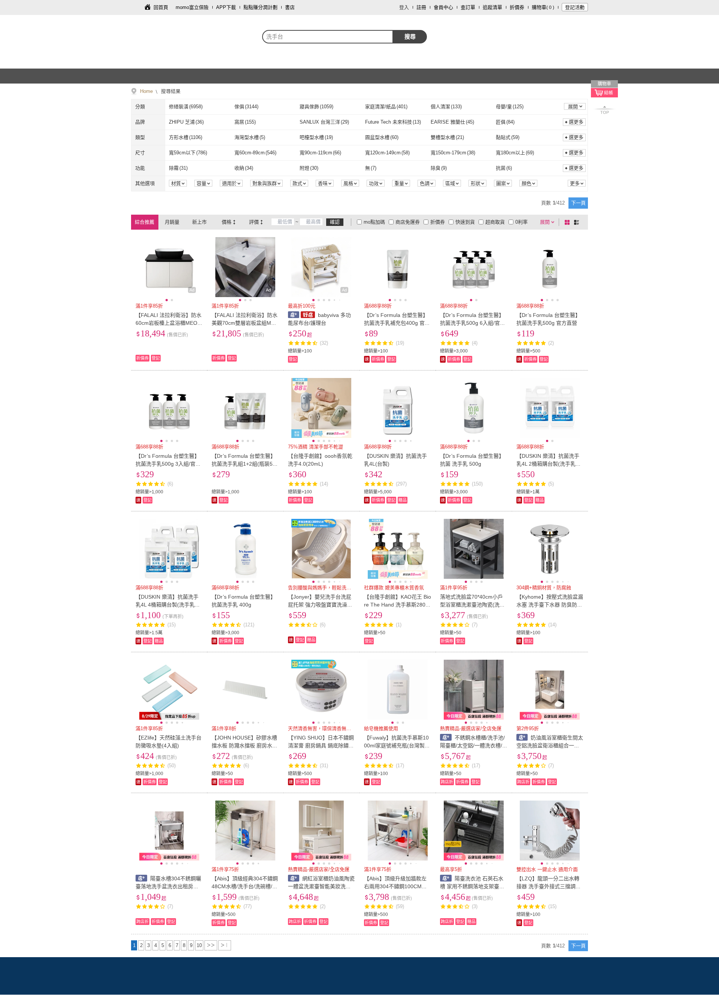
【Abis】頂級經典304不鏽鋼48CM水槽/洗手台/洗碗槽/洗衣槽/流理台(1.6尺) (245, 886)
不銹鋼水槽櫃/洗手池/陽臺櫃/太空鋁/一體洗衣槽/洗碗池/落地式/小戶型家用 (472, 745)
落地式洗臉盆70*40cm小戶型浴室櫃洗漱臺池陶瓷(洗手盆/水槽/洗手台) (472, 605)
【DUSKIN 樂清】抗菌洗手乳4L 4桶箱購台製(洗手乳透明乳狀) (168, 605)
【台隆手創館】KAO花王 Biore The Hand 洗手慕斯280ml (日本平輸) (397, 605)
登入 (404, 7)
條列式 (578, 222)
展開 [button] (573, 106)
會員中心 (443, 7)
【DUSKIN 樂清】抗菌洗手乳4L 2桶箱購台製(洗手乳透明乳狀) (548, 464)
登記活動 (575, 7)
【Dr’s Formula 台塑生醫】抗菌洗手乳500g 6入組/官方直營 (472, 323)
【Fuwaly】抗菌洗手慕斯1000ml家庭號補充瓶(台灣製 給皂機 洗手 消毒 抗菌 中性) (397, 745)
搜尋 (410, 36)
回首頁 (161, 7)
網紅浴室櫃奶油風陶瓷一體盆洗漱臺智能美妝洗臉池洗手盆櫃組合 (321, 886)
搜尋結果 (170, 91)
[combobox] (327, 37)
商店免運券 (407, 222)
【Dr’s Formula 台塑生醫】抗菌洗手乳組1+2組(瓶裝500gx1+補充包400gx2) (245, 464)
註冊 (421, 7)
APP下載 (226, 7)
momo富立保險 (192, 7)
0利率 (521, 222)
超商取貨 (495, 222)
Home (146, 91)
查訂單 (468, 7)
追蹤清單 (492, 7)
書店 (290, 7)
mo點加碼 (374, 222)
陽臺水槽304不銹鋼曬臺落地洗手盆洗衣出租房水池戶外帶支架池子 (168, 886)
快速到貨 (465, 222)
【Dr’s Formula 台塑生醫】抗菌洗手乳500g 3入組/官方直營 (168, 464)
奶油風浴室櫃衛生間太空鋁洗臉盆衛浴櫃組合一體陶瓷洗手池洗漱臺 (549, 745)
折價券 (517, 7)
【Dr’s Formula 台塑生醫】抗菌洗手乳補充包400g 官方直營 (397, 323)
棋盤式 (568, 222)
